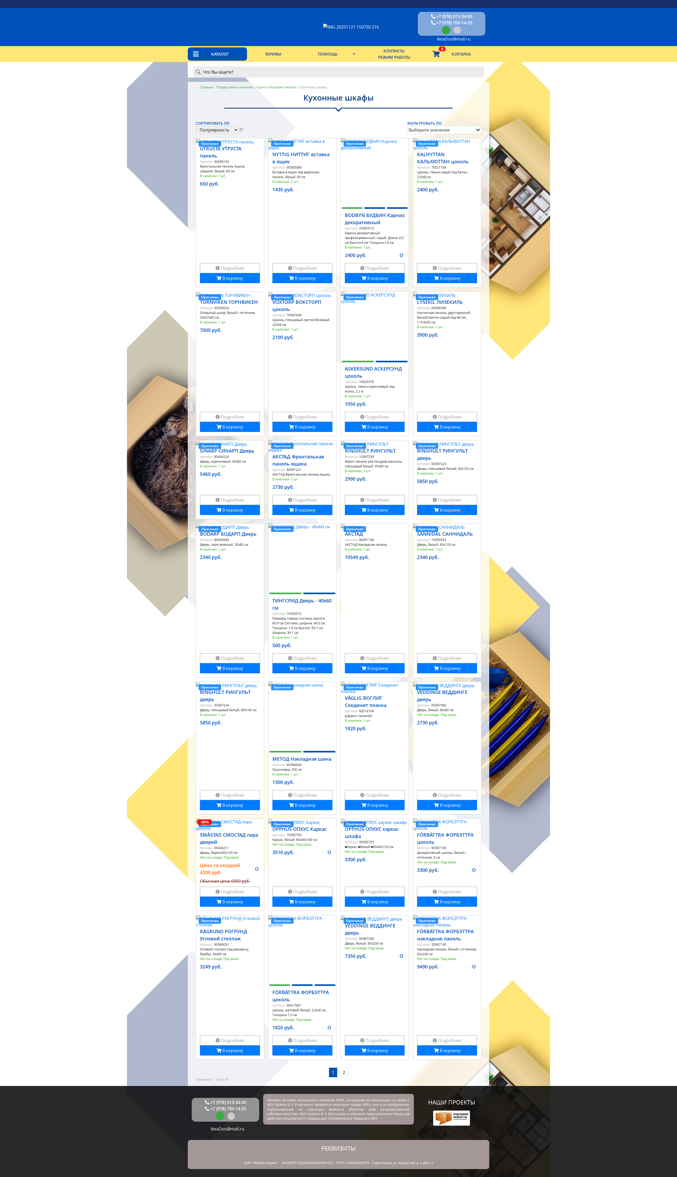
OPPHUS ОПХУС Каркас (299, 829)
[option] (375, 171)
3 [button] (397, 209)
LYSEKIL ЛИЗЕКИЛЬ (440, 302)
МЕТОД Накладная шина (301, 759)
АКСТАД (354, 534)
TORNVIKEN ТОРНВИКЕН (229, 302)
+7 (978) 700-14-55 (453, 23)
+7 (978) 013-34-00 (453, 16)
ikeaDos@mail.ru (453, 39)
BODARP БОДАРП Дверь (228, 534)
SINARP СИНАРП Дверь (227, 451)
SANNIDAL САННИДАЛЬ (445, 534)
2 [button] (374, 209)
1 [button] (352, 209)
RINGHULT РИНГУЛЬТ (370, 451)
